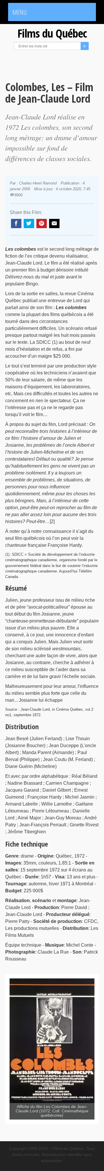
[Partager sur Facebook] (16, 223)
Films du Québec (52, 33)
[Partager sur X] (29, 223)
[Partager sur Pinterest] (41, 223)
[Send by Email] (54, 223)
